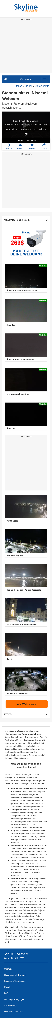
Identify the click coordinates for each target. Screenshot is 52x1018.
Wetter (20, 148)
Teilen (44, 148)
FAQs (6, 993)
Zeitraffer (8, 148)
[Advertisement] (26, 47)
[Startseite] (5, 79)
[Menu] (45, 79)
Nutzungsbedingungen (14, 999)
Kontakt (7, 987)
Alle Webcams (26, 704)
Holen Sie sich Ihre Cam (15, 974)
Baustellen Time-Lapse (14, 980)
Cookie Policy (10, 1005)
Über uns (8, 968)
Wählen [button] (32, 148)
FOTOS (8, 714)
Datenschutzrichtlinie (13, 1011)
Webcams (25, 79)
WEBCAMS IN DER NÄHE (17, 219)
